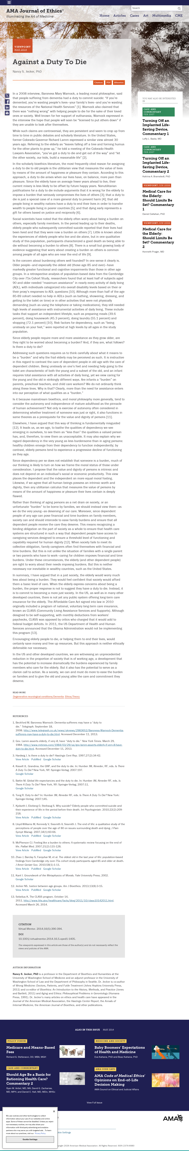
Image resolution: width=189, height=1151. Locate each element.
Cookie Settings (62, 1132)
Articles (119, 16)
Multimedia (161, 16)
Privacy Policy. (40, 1133)
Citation (98, 82)
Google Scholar (52, 759)
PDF (108, 82)
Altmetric (119, 82)
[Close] (54, 1111)
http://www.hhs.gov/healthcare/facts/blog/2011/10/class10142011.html (68, 900)
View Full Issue (94, 1102)
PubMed (36, 759)
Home (104, 16)
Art (145, 16)
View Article (22, 759)
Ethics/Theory (72, 696)
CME (179, 16)
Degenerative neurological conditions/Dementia (38, 696)
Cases (134, 16)
